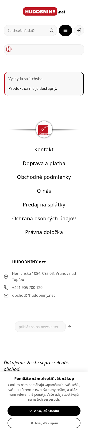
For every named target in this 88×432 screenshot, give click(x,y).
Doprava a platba (44, 163)
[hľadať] (51, 30)
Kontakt (44, 149)
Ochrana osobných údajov (44, 218)
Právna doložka (44, 232)
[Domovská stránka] (8, 49)
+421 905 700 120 (27, 287)
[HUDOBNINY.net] (44, 11)
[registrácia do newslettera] (69, 326)
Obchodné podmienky (44, 176)
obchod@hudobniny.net (33, 295)
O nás (44, 190)
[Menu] (65, 30)
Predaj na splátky (44, 204)
